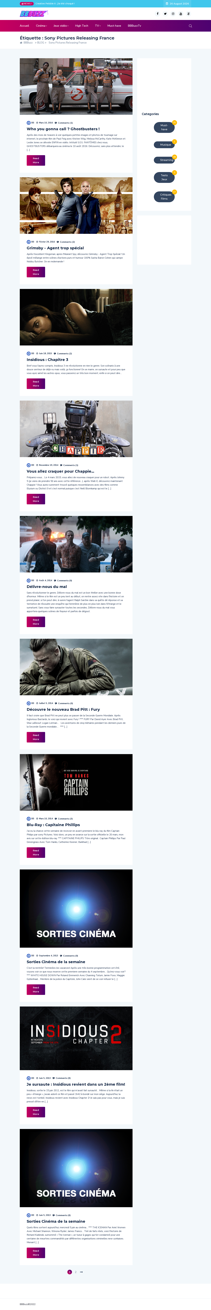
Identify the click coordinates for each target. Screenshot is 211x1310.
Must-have (114, 26)
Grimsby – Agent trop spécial (55, 248)
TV (97, 26)
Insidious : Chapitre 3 (47, 359)
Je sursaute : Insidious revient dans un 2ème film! (76, 1084)
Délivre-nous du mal (47, 586)
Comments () (65, 123)
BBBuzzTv (134, 26)
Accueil (24, 26)
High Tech (81, 26)
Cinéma (40, 26)
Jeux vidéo (60, 26)
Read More (36, 160)
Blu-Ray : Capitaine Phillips (53, 825)
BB (32, 122)
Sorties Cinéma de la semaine (56, 962)
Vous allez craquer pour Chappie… (60, 471)
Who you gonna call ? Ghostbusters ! (63, 129)
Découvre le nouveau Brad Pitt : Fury (63, 709)
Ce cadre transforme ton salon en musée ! (59, 3)
